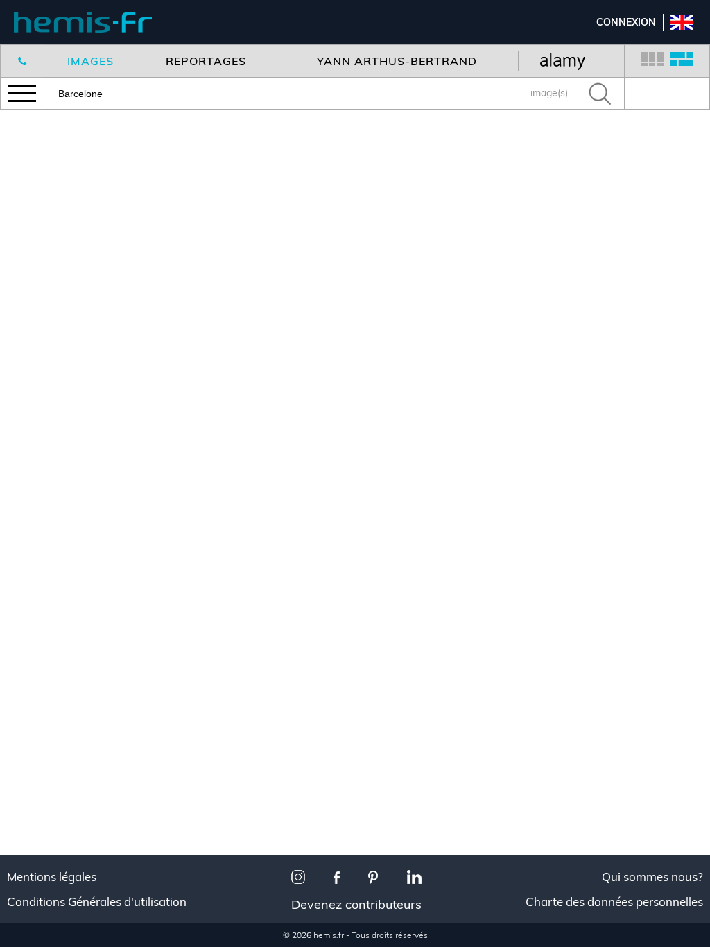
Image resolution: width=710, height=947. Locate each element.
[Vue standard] (652, 61)
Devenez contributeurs (356, 904)
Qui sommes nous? (652, 877)
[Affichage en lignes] (681, 61)
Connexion (626, 22)
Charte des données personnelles (614, 902)
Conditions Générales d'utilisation (97, 902)
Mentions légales (51, 877)
